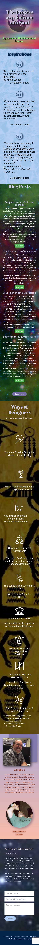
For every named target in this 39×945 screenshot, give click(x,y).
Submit (10, 918)
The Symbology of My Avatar (19, 251)
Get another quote (19, 82)
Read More (19, 246)
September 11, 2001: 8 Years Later (19, 338)
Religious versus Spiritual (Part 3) (19, 203)
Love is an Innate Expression (19, 292)
